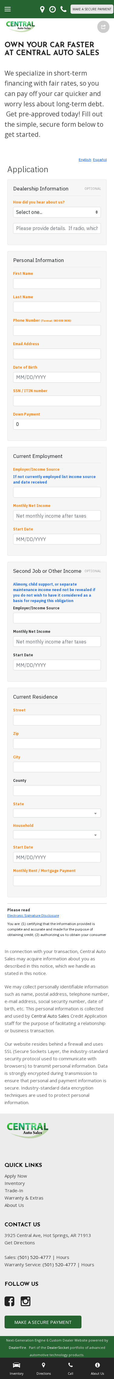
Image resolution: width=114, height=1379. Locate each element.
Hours (62, 1257)
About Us (14, 1205)
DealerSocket (58, 1347)
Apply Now (16, 1176)
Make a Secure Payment (92, 9)
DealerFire (17, 1347)
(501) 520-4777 (34, 1257)
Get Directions (20, 1242)
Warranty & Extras (24, 1198)
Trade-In (14, 1190)
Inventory (15, 1183)
